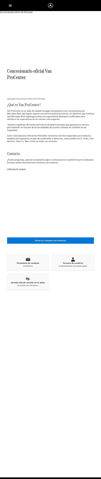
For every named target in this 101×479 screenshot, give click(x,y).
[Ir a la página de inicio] (50, 5)
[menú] (10, 5)
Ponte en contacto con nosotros (50, 240)
